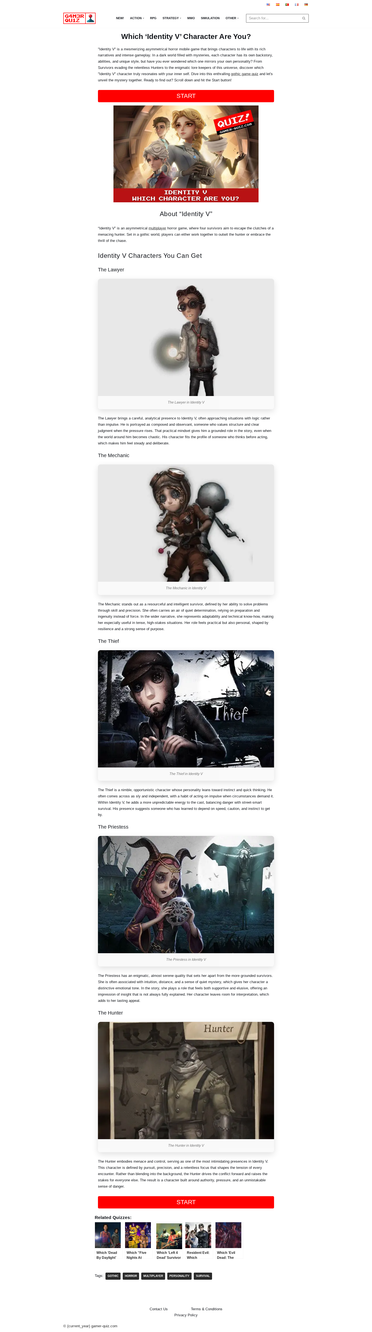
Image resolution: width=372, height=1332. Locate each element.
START (186, 96)
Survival (203, 1276)
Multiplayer (153, 1276)
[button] (143, 18)
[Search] (304, 18)
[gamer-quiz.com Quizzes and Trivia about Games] (80, 18)
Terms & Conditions (206, 1309)
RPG (153, 18)
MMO (191, 18)
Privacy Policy (186, 1315)
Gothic (113, 1276)
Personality (179, 1276)
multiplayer (157, 228)
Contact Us (159, 1309)
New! (120, 18)
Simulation (210, 18)
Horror (131, 1276)
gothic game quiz (244, 74)
